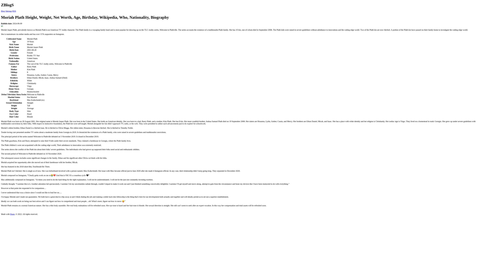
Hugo (12, 214)
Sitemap (8, 11)
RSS (14, 11)
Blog (3, 11)
